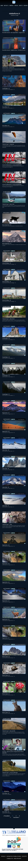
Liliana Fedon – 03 (5, 468)
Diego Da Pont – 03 (5, 600)
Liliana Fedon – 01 (5, 505)
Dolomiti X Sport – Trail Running (8, 67)
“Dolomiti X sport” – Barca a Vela (8, 204)
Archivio (25, 5)
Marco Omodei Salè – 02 (6, 243)
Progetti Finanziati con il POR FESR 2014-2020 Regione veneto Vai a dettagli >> (12, 850)
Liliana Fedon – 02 (5, 487)
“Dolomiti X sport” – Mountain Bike (8, 730)
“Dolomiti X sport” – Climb (7, 524)
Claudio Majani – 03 (6, 357)
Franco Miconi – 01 (5, 107)
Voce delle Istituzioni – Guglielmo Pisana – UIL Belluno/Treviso (13, 50)
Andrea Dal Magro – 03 (6, 281)
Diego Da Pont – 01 (5, 638)
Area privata (17, 858)
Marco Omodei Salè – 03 (6, 224)
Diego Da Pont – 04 (5, 582)
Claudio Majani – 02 (6, 375)
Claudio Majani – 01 (6, 394)
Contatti (24, 856)
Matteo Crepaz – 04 (6, 712)
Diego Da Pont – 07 (5, 412)
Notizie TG (6, 5)
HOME (2, 5)
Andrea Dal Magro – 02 (6, 300)
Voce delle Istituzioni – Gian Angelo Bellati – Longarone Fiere (13, 32)
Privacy (3, 856)
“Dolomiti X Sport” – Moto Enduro (8, 318)
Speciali (16, 5)
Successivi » (16, 817)
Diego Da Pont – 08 (5, 431)
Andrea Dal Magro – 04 (6, 263)
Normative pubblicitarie (14, 856)
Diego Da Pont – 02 (5, 619)
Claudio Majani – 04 (6, 338)
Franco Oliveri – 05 (5, 811)
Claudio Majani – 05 (6, 88)
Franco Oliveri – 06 (5, 793)
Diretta (21, 5)
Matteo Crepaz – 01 (6, 693)
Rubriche (11, 5)
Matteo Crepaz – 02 (6, 675)
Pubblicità (10, 858)
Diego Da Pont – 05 (5, 563)
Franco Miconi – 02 (5, 125)
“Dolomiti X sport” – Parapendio (8, 144)
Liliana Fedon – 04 (5, 450)
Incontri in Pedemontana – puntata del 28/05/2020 (11, 164)
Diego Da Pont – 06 (5, 545)
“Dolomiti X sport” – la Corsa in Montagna (10, 772)
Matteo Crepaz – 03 (6, 656)
